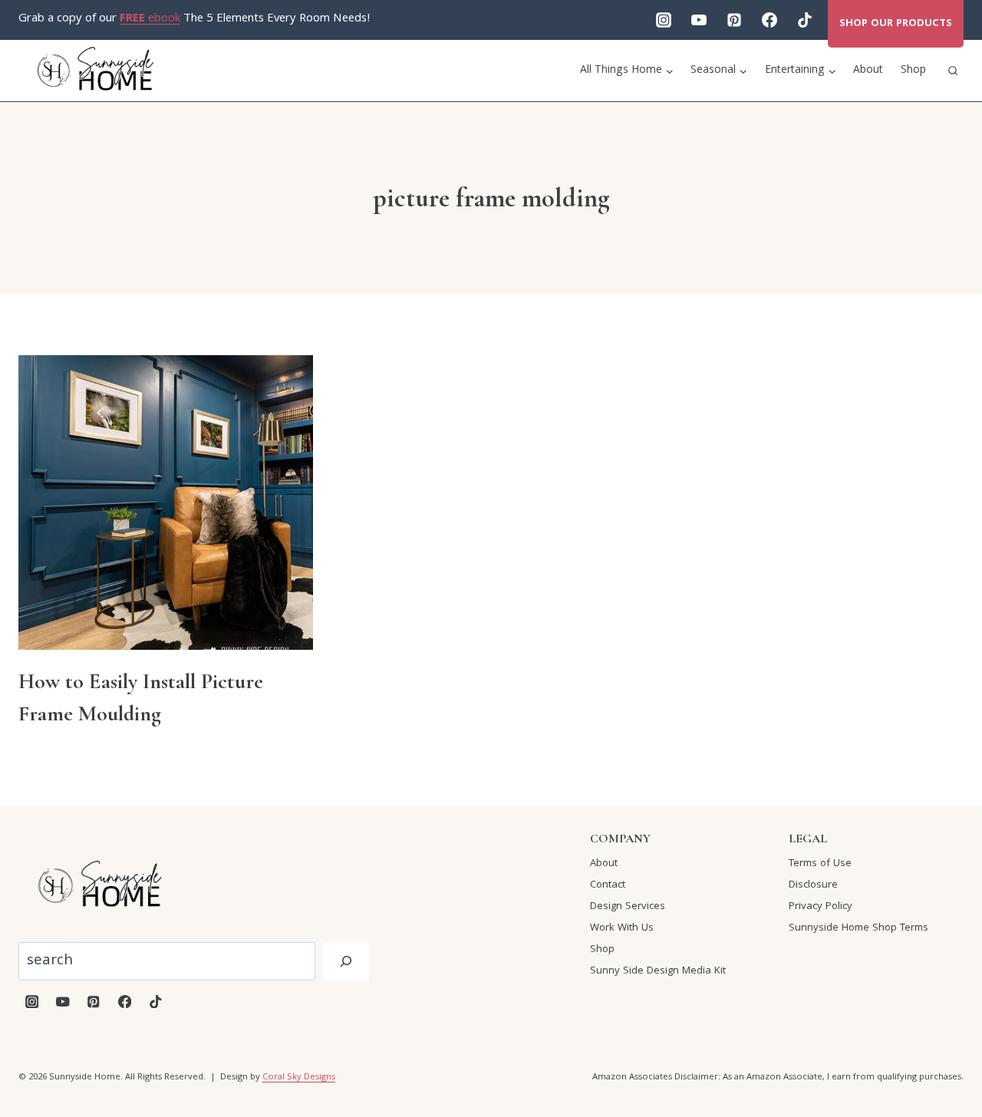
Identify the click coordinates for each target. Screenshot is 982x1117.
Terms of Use (820, 863)
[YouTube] (699, 20)
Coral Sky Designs (298, 1077)
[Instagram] (663, 20)
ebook (150, 19)
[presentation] (165, 502)
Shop (913, 70)
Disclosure (813, 885)
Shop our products (895, 23)
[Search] (346, 961)
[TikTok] (804, 20)
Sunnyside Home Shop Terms (858, 928)
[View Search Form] (953, 70)
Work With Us (622, 928)
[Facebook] (769, 20)
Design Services (627, 906)
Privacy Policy (820, 906)
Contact (607, 885)
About (868, 70)
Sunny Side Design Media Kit (658, 971)
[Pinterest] (734, 20)
